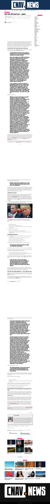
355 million (14, 137)
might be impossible (15, 196)
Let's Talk (36, 35)
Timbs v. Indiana (12, 281)
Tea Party (36, 44)
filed (28, 141)
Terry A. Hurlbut (9, 22)
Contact (17, 10)
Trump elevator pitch (37, 45)
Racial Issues (36, 40)
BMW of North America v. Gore (14, 403)
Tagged (35, 43)
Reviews (35, 41)
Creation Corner (36, 23)
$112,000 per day (9, 139)
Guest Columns (36, 30)
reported (11, 219)
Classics (35, 20)
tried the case (18, 49)
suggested (17, 277)
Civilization (24, 10)
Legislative (36, 34)
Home (12, 10)
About (14, 10)
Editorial (28, 10)
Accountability (20, 10)
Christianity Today (37, 18)
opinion (8, 273)
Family (35, 27)
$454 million (24, 138)
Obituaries (36, 39)
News (37, 10)
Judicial (35, 33)
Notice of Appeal (18, 141)
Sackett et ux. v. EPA (10, 395)
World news (36, 46)
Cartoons (36, 17)
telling (24, 256)
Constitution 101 (36, 22)
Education (36, 25)
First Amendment (37, 28)
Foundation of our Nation (33, 10)
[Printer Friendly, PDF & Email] (30, 412)
